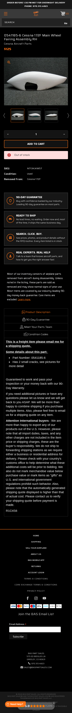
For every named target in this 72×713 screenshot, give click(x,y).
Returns (36, 566)
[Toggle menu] (10, 13)
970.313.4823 (40, 6)
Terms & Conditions (36, 578)
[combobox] (36, 22)
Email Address (17, 624)
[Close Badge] (53, 703)
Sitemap (36, 710)
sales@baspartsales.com (38, 667)
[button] (36, 677)
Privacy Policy (36, 590)
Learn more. (24, 299)
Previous (4, 115)
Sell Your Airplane (36, 547)
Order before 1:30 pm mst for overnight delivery (36, 2)
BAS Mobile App (36, 560)
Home (36, 535)
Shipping (36, 541)
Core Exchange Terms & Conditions (36, 584)
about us (36, 554)
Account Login (36, 572)
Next (67, 115)
